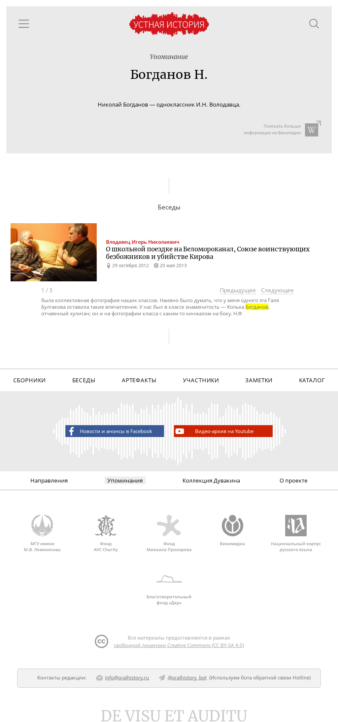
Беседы (84, 380)
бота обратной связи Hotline (275, 677)
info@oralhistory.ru (127, 677)
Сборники (29, 380)
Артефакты (139, 380)
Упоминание (169, 57)
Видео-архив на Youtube (224, 431)
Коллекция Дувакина (211, 480)
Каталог (312, 380)
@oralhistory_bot (187, 677)
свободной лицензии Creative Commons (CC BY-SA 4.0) (179, 645)
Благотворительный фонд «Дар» (169, 600)
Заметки (259, 380)
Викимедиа (232, 544)
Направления (49, 480)
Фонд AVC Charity (106, 546)
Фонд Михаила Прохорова (169, 546)
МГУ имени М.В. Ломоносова (42, 546)
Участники (201, 380)
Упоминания (125, 480)
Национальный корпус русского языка (296, 546)
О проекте (294, 480)
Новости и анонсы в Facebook (116, 431)
